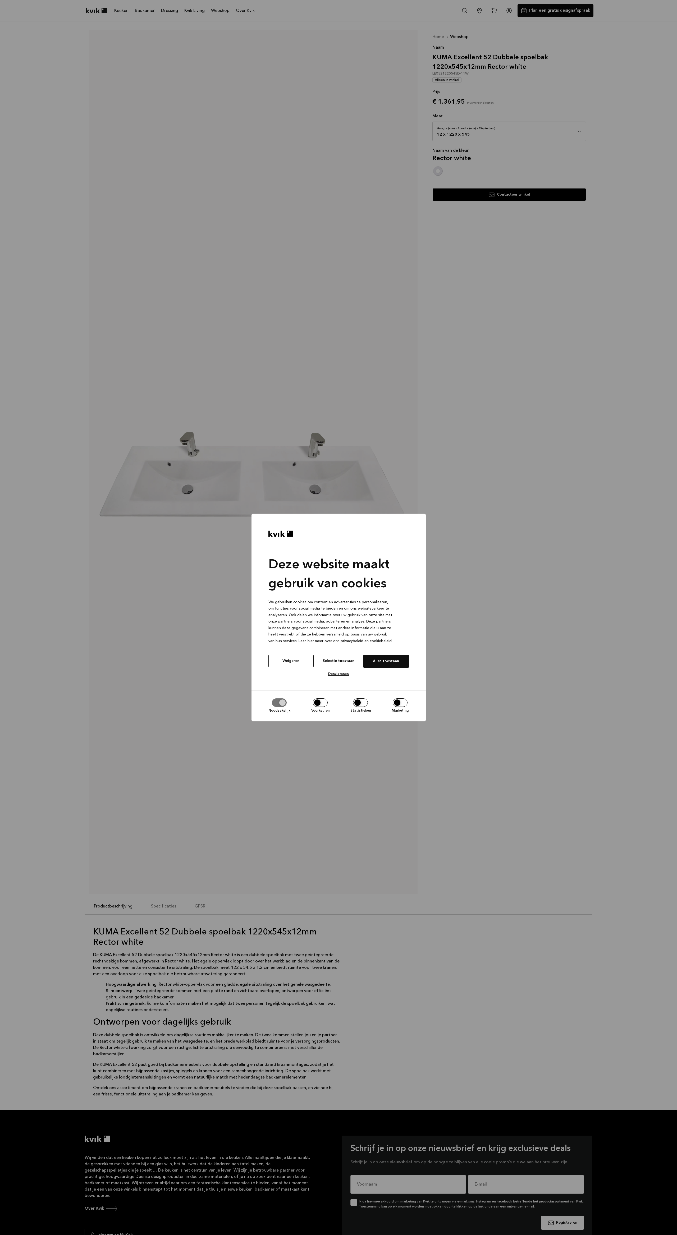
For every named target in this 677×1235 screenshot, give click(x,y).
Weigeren (290, 661)
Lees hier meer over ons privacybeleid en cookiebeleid (345, 641)
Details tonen (338, 674)
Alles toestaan (386, 661)
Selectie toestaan (338, 661)
